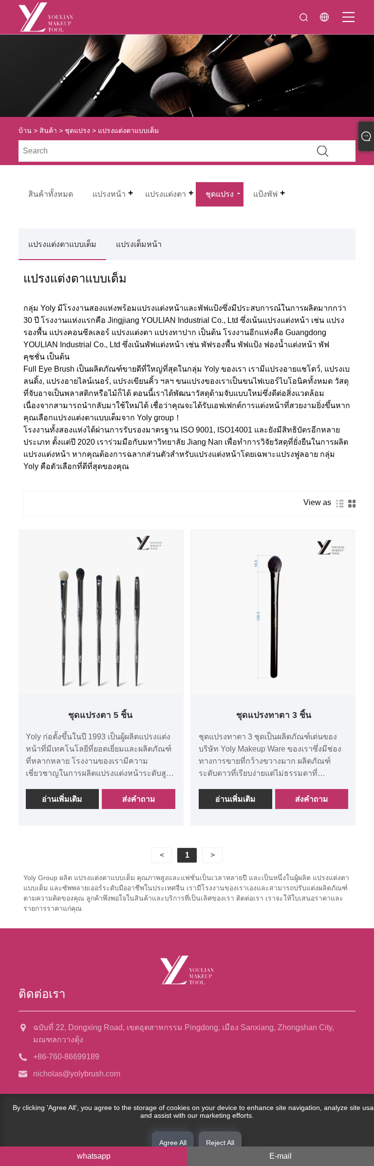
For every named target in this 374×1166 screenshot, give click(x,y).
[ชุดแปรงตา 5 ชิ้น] (100, 613)
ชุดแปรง (77, 130)
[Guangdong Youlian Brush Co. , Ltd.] (46, 17)
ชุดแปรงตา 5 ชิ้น (100, 715)
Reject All (220, 1143)
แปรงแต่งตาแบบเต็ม (62, 244)
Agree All (173, 1143)
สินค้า (48, 130)
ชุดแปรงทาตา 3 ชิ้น (273, 715)
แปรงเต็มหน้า (139, 244)
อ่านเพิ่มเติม (62, 799)
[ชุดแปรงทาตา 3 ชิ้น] (273, 613)
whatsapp (94, 1156)
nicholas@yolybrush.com (76, 1074)
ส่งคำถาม (138, 799)
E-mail (280, 1156)
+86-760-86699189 (66, 1057)
